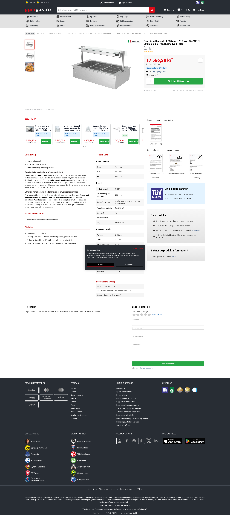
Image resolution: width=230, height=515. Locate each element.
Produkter (52, 33)
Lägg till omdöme (168, 364)
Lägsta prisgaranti (159, 72)
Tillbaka (30, 33)
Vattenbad (82, 33)
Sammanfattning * (139, 336)
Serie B (92, 33)
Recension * (136, 345)
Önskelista (185, 10)
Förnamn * (136, 320)
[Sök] (152, 10)
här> (174, 257)
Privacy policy (138, 248)
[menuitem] (40, 16)
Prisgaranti (196, 230)
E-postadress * (138, 328)
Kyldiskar (41, 33)
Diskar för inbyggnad (67, 33)
